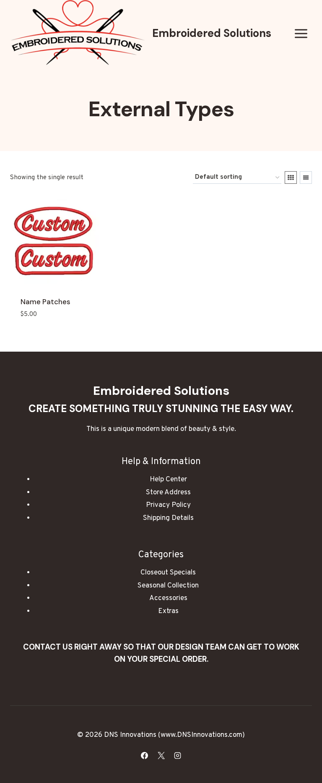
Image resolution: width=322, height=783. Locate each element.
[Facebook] (145, 755)
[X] (161, 755)
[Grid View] (291, 177)
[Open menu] (301, 33)
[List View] (306, 177)
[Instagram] (177, 755)
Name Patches (45, 301)
